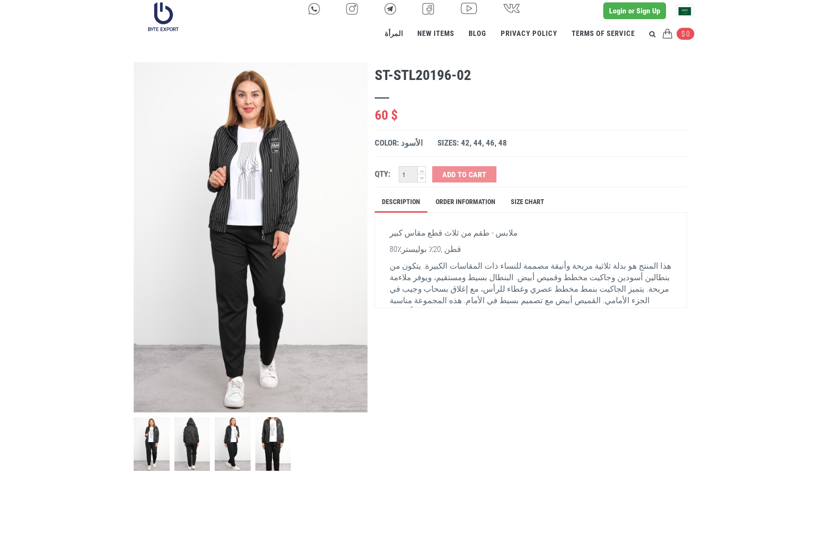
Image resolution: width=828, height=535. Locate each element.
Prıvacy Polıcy (529, 33)
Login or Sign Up (634, 10)
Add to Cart (464, 174)
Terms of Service (603, 33)
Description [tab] (401, 201)
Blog (477, 33)
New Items (435, 33)
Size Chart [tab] (527, 201)
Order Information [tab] (465, 201)
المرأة (394, 33)
